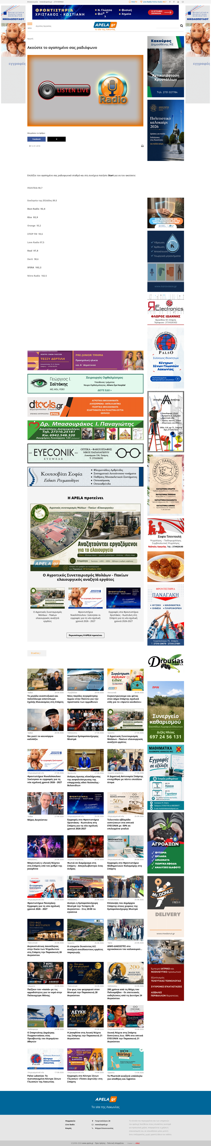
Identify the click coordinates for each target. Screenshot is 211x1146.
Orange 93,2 (34, 225)
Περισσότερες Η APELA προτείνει (85, 635)
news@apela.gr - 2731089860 (51, 2)
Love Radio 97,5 (35, 242)
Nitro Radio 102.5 (37, 275)
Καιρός (68, 1128)
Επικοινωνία (32, 2)
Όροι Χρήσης (100, 1143)
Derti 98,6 (32, 259)
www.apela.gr (87, 1143)
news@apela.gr (101, 1124)
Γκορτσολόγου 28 (102, 1121)
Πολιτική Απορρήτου (115, 1143)
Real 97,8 (32, 250)
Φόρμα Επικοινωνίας (104, 1128)
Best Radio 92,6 (36, 208)
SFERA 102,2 (34, 267)
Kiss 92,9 (32, 217)
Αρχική (30, 38)
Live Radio (70, 1124)
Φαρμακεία (70, 1121)
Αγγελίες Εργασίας (43, 26)
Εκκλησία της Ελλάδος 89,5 (42, 200)
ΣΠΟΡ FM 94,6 (35, 233)
